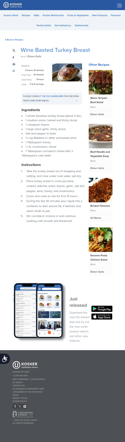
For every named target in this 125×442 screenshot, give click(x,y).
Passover (116, 15)
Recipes (26, 15)
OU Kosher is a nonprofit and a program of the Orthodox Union (28, 392)
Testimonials (81, 25)
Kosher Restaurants (53, 15)
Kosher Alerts (11, 15)
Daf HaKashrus (63, 25)
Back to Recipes (15, 39)
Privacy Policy (20, 398)
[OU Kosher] (29, 365)
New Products (99, 15)
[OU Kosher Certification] (13, 5)
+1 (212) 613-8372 (37, 379)
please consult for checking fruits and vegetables (51, 98)
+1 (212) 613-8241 (20, 375)
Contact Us (19, 385)
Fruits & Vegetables (78, 15)
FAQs (36, 15)
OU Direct (18, 382)
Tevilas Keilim (43, 25)
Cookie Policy (20, 401)
